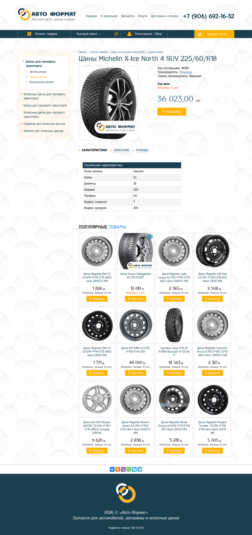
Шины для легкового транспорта (127, 52)
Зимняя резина (38, 77)
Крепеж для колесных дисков (43, 131)
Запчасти (127, 16)
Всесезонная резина (42, 82)
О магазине (109, 16)
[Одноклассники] (117, 469)
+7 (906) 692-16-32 (208, 16)
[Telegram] (139, 469)
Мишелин (186, 72)
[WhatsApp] (128, 469)
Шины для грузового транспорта (45, 105)
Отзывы (142, 150)
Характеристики (94, 150)
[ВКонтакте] (112, 469)
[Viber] (123, 469)
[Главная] (47, 15)
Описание (121, 150)
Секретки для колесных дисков (44, 123)
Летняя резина (38, 71)
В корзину (171, 111)
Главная (91, 16)
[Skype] (134, 469)
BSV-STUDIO (137, 528)
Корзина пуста (216, 34)
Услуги (142, 16)
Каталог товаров (99, 52)
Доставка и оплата (164, 16)
